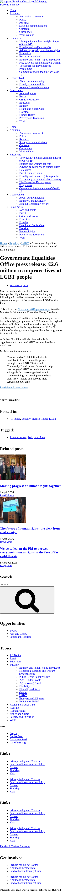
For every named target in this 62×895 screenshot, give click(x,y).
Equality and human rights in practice (39, 59)
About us (15, 13)
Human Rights (27, 114)
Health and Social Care (31, 108)
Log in (13, 733)
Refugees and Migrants (31, 698)
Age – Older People (30, 680)
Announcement (18, 437)
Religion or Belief (29, 701)
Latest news (16, 90)
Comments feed (18, 739)
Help (12, 773)
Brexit (22, 96)
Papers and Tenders (20, 636)
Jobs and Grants (18, 633)
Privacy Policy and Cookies (25, 761)
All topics (15, 418)
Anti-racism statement (31, 16)
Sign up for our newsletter (24, 864)
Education (24, 102)
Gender (23, 692)
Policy (22, 19)
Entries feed (16, 736)
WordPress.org (18, 742)
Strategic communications (33, 25)
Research (24, 22)
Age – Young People (30, 683)
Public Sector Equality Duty (34, 676)
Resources (15, 38)
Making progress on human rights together (30, 486)
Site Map (14, 770)
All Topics (15, 655)
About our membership (31, 81)
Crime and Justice (29, 99)
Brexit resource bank (30, 56)
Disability (24, 686)
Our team (24, 28)
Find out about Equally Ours (25, 871)
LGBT (25, 243)
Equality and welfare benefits (35, 47)
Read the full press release (14, 387)
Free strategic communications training (40, 62)
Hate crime (25, 53)
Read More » (7, 495)
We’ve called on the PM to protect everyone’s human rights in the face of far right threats (29, 552)
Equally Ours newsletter (32, 84)
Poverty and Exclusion (31, 118)
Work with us (26, 34)
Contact (14, 767)
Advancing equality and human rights (39, 50)
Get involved (17, 78)
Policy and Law (36, 437)
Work (22, 121)
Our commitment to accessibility (27, 764)
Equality (23, 105)
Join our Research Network (34, 87)
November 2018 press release (34, 309)
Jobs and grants (27, 93)
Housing (24, 111)
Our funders (25, 31)
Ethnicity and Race (29, 689)
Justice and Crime (19, 713)
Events (13, 630)
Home (13, 10)
